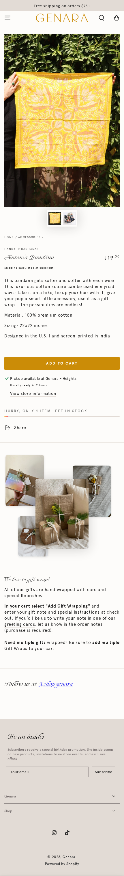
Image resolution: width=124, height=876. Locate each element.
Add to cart (62, 363)
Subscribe (103, 772)
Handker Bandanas (21, 249)
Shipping (11, 268)
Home (9, 237)
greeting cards (19, 624)
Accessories (29, 237)
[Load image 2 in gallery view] (69, 218)
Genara (69, 857)
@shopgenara (55, 684)
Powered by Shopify (62, 864)
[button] (101, 18)
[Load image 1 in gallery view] (54, 218)
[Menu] (7, 18)
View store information (33, 393)
